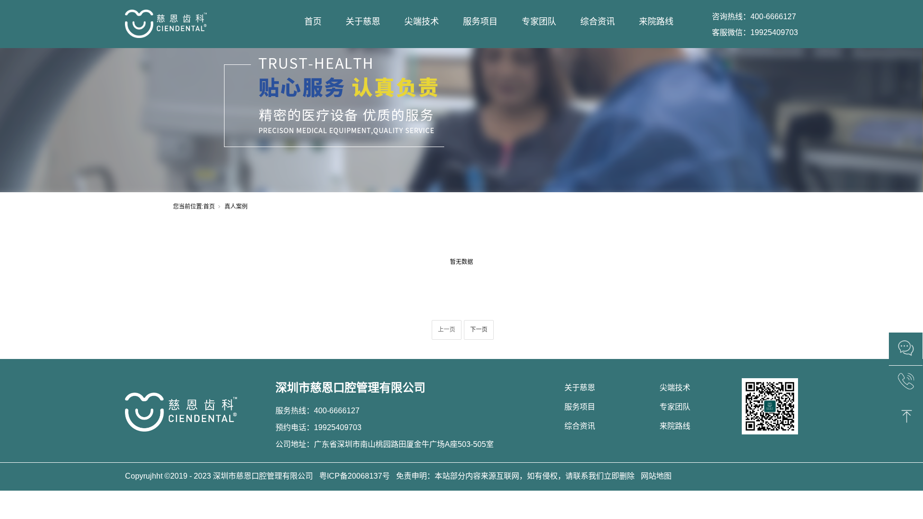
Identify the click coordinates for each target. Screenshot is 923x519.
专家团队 (539, 21)
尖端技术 (421, 21)
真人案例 (236, 206)
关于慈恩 (363, 21)
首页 (313, 21)
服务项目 (480, 21)
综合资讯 (597, 21)
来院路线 (656, 21)
